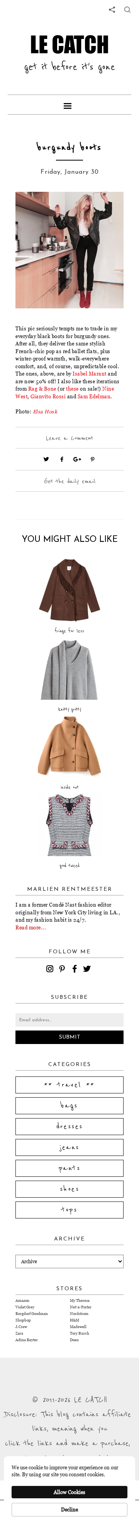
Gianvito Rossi (48, 396)
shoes (69, 1189)
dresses (69, 1126)
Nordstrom (79, 1313)
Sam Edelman (94, 396)
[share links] (112, 9)
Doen (74, 1339)
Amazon (22, 1300)
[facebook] (75, 970)
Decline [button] (69, 1509)
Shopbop (23, 1320)
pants (69, 1168)
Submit (69, 1037)
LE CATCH (69, 44)
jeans (70, 1147)
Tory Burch (79, 1333)
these (72, 389)
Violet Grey (24, 1307)
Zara (19, 1333)
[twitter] (88, 970)
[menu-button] (69, 104)
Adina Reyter (26, 1339)
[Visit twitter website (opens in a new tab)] (46, 459)
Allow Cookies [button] (69, 1492)
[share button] (127, 9)
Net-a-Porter (81, 1307)
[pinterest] (63, 970)
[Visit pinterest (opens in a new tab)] (92, 459)
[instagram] (51, 970)
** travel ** (69, 1085)
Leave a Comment (69, 438)
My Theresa (80, 1300)
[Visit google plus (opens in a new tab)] (77, 459)
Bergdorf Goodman (31, 1313)
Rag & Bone (42, 389)
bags (69, 1105)
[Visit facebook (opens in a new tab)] (62, 459)
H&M (74, 1320)
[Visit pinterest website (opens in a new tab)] (32, 209)
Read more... (30, 927)
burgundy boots (69, 148)
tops (70, 1210)
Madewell (78, 1326)
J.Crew (21, 1326)
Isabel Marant (90, 374)
